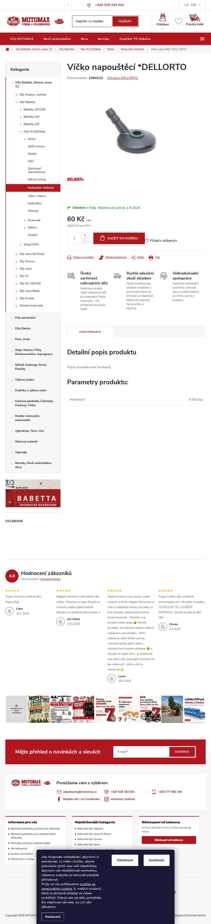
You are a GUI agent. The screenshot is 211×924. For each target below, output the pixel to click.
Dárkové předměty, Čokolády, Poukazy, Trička (34, 403)
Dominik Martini (196, 915)
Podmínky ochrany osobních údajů (30, 843)
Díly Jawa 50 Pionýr (32, 254)
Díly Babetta (27, 102)
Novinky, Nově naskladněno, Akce (33, 465)
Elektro (32, 228)
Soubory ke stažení (22, 853)
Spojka (32, 154)
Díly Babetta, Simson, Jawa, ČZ (33, 84)
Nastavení (52, 917)
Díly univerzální (25, 318)
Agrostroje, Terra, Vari (29, 431)
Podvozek (34, 220)
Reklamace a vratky (22, 858)
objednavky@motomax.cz (80, 792)
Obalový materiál (26, 442)
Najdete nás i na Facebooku (81, 799)
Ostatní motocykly (31, 306)
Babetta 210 (31, 117)
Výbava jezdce (24, 380)
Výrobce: (122, 78)
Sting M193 (31, 244)
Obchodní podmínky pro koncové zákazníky (35, 828)
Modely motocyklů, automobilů (27, 418)
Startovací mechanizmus (37, 170)
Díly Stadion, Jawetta (33, 95)
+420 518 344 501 (123, 792)
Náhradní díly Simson (89, 839)
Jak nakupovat (19, 848)
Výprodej (21, 452)
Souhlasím (156, 860)
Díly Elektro (22, 328)
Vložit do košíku (122, 238)
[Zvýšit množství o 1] (84, 235)
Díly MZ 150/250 (30, 283)
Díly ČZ (24, 276)
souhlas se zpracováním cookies (68, 886)
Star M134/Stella (34, 132)
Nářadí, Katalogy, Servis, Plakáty (31, 367)
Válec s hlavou (37, 196)
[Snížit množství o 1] (84, 241)
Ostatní (32, 235)
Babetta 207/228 (34, 109)
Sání (30, 161)
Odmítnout (125, 860)
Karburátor (35, 203)
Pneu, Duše (22, 339)
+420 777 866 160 (170, 792)
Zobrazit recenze (50, 579)
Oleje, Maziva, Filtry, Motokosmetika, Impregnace (33, 352)
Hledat (125, 21)
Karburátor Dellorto (41, 188)
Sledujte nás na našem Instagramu (16, 710)
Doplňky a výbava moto (30, 390)
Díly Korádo (27, 298)
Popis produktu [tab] (90, 332)
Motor (32, 139)
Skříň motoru (36, 146)
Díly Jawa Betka (30, 291)
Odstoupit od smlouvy (169, 839)
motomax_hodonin (123, 799)
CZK (193, 5)
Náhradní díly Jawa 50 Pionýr (94, 833)
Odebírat (182, 752)
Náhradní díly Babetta (90, 828)
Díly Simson (27, 261)
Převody (33, 211)
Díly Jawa (26, 269)
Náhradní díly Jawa (88, 844)
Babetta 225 (31, 124)
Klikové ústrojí (37, 179)
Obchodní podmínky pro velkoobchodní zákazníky (33, 835)
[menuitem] (22, 39)
